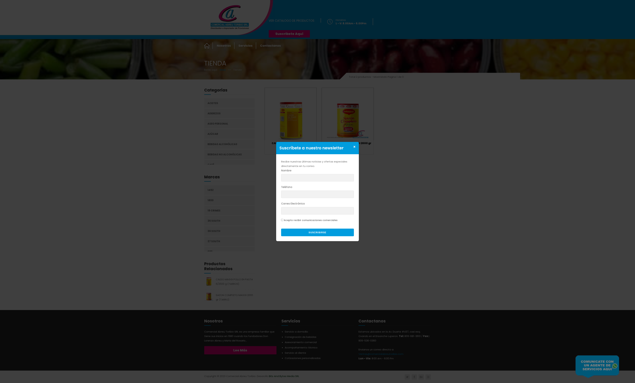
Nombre (286, 170)
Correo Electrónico (293, 203)
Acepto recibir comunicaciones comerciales (311, 220)
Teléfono (286, 187)
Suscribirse (317, 232)
